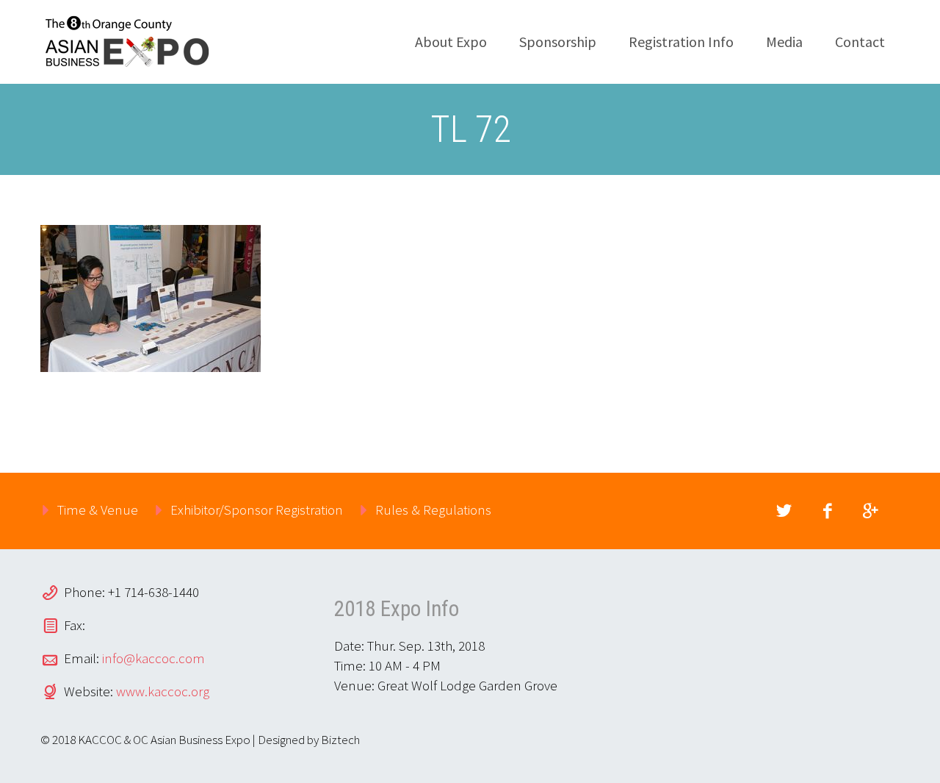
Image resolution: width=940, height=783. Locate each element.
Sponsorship (557, 41)
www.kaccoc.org (162, 691)
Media (784, 41)
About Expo (451, 41)
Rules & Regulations (433, 509)
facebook (827, 511)
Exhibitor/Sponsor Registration (256, 509)
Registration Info (681, 41)
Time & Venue (97, 509)
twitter (784, 511)
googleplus (870, 511)
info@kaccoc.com (153, 658)
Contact (860, 41)
